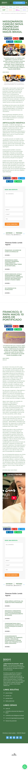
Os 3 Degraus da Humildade (10, 288)
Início (2, 13)
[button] (11, 3)
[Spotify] (14, 737)
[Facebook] (7, 737)
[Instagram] (20, 737)
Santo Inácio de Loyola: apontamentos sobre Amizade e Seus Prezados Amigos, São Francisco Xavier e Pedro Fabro (14, 277)
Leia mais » (7, 255)
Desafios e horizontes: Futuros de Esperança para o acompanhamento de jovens (14, 613)
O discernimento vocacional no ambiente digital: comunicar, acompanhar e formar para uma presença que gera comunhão (13, 639)
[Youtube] (10, 737)
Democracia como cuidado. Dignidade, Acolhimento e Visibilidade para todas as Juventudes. (13, 262)
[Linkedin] (17, 737)
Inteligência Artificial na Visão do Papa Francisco (14, 601)
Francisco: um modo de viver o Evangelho (13, 251)
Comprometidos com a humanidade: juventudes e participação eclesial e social (14, 626)
